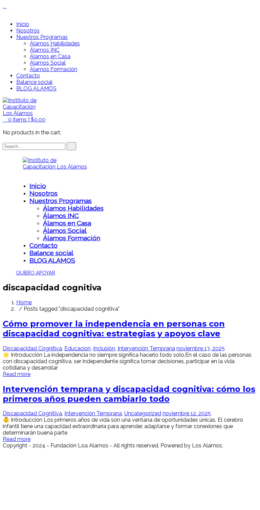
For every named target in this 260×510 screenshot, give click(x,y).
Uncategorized (142, 413)
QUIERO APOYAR (35, 272)
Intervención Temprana (146, 348)
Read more (16, 374)
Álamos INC (45, 50)
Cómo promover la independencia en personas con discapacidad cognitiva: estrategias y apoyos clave (114, 328)
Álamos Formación (53, 69)
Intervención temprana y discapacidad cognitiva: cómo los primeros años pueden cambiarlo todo (129, 394)
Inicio (22, 24)
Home (24, 302)
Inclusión (104, 348)
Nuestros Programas (42, 37)
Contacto (28, 75)
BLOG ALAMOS (36, 88)
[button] (24, 119)
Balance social (34, 82)
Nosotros (28, 30)
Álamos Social (48, 63)
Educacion (77, 348)
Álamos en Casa (50, 56)
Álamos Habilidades (55, 43)
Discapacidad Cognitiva (32, 348)
